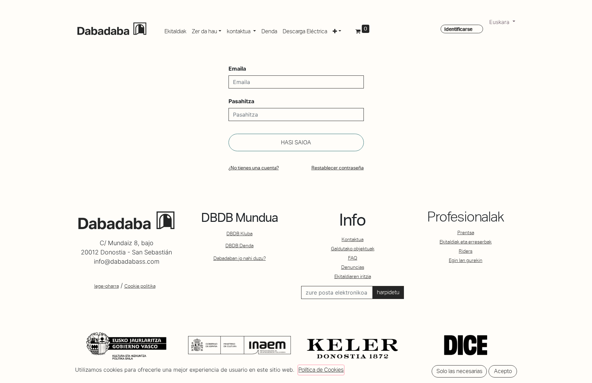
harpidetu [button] (388, 292)
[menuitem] (175, 30)
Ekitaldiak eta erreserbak (466, 241)
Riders (465, 251)
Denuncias (352, 267)
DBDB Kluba (239, 233)
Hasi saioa (296, 142)
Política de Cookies (321, 370)
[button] (337, 30)
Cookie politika (140, 286)
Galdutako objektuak (352, 248)
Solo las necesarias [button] (459, 371)
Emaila (237, 68)
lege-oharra (106, 286)
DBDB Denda (239, 245)
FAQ (352, 258)
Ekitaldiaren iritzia (352, 276)
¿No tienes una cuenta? (254, 167)
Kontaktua (352, 239)
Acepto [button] (503, 371)
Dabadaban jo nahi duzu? (239, 258)
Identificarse (458, 29)
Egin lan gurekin (465, 260)
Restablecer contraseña (337, 167)
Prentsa (465, 232)
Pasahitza (241, 101)
